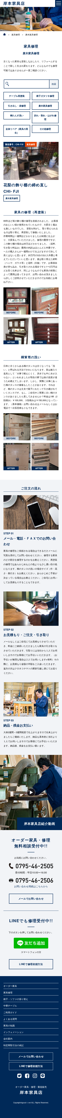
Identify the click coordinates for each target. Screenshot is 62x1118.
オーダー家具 (10, 986)
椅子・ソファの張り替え (15, 999)
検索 (54, 84)
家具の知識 (9, 1025)
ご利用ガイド (10, 1012)
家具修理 (7, 992)
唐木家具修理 (45, 105)
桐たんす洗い (17, 115)
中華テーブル (10, 1005)
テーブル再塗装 (17, 95)
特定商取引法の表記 (13, 1045)
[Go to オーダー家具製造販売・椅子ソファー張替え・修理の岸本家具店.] (4, 34)
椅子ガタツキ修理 (45, 95)
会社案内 (7, 1038)
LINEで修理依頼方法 (31, 964)
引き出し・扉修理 (17, 105)
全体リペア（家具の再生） (17, 130)
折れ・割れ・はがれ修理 (45, 117)
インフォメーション (13, 1032)
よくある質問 (10, 1019)
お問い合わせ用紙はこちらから (31, 886)
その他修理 (45, 128)
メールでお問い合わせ (31, 898)
